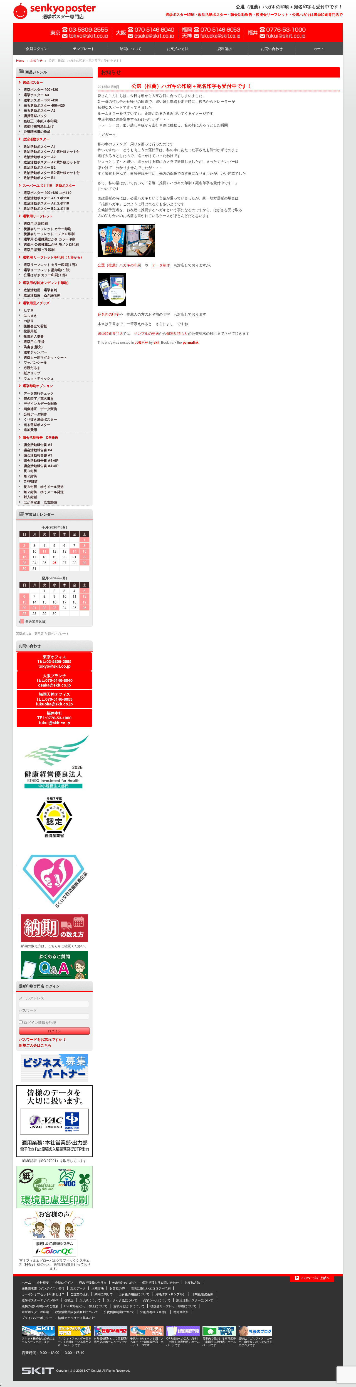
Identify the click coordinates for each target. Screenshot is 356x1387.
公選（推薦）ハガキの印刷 (119, 265)
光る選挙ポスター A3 (40, 110)
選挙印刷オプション (38, 385)
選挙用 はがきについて (129, 1306)
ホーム (26, 1282)
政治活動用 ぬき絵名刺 (42, 295)
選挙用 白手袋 (34, 342)
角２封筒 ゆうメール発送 (44, 492)
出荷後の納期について (134, 1294)
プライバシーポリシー (37, 1317)
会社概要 (43, 1282)
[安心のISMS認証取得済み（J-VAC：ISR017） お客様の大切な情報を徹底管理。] (54, 1155)
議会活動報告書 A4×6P (41, 460)
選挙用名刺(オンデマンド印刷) (45, 282)
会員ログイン (37, 48)
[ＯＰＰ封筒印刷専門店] (183, 1334)
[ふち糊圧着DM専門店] (110, 1334)
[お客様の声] (54, 1236)
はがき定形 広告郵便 (40, 502)
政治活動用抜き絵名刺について (76, 1311)
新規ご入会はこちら (35, 1045)
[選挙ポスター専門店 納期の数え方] (54, 940)
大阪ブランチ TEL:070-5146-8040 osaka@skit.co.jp (54, 680)
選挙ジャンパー (35, 352)
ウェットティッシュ (39, 378)
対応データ (78, 1288)
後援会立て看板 (35, 326)
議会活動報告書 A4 (38, 445)
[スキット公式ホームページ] (38, 1334)
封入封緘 (30, 497)
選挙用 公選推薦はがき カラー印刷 (49, 239)
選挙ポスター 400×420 (41, 90)
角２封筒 (30, 476)
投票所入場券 (34, 336)
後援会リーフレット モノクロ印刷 (49, 234)
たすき (29, 310)
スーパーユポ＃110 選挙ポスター (49, 185)
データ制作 (161, 265)
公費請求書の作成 (37, 131)
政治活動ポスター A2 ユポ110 (46, 203)
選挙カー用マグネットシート (45, 357)
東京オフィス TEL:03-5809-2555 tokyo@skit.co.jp (54, 661)
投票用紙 (30, 331)
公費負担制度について (119, 1311)
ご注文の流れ (79, 1294)
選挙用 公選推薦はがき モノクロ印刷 (51, 244)
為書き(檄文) (33, 347)
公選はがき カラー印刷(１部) (45, 275)
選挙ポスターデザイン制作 (40, 1300)
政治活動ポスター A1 (40, 146)
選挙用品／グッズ (36, 302)
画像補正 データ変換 (40, 409)
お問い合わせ (272, 48)
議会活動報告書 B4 (38, 450)
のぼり (29, 321)
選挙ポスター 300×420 (41, 100)
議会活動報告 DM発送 (40, 437)
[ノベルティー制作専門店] (147, 1334)
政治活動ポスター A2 (40, 157)
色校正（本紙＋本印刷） (42, 121)
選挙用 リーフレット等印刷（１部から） (53, 257)
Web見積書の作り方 (93, 1282)
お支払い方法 (178, 48)
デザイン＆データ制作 (42, 403)
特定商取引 (181, 1311)
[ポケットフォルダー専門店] (74, 1334)
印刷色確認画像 (202, 1294)
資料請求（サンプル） (170, 1294)
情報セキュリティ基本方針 (76, 1317)
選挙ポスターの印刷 (35, 1311)
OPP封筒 (31, 481)
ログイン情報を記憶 (39, 1022)
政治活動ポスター (36, 138)
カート (318, 48)
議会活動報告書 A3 (38, 455)
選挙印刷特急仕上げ (39, 126)
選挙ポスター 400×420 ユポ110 (47, 193)
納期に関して (104, 1294)
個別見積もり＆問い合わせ (160, 1282)
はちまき (30, 315)
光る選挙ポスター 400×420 (44, 105)
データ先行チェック (39, 393)
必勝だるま (32, 368)
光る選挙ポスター (37, 425)
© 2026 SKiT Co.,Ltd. (87, 1370)
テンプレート (84, 48)
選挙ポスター (33, 82)
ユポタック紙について (122, 1300)
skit (156, 342)
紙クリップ (32, 373)
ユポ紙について (90, 1300)
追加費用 (30, 430)
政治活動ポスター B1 (40, 178)
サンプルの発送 (146, 333)
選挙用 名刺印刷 (36, 223)
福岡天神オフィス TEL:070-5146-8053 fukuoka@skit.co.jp (54, 698)
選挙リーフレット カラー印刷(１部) (50, 265)
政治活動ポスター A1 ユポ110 (46, 198)
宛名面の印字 (108, 314)
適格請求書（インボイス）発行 (43, 1288)
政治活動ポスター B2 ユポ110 (46, 208)
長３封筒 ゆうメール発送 (44, 487)
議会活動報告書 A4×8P (41, 466)
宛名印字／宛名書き (39, 398)
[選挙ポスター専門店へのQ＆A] (54, 977)
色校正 (68, 1300)
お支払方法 (192, 1282)
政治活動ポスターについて (194, 1300)
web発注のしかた (124, 1282)
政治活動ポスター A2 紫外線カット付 (52, 162)
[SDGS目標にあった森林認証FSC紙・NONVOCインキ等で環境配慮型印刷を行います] (54, 1206)
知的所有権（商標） (154, 1311)
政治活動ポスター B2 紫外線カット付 (52, 173)
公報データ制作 (35, 414)
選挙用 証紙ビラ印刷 (39, 250)
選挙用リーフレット (38, 215)
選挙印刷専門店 (110, 333)
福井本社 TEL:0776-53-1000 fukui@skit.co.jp (54, 717)
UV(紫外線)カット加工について (85, 1306)
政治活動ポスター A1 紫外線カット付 (52, 151)
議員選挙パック (35, 116)
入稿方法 (98, 1288)
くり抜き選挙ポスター (40, 419)
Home (20, 60)
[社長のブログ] (255, 1334)
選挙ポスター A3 (36, 95)
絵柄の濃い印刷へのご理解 (40, 1306)
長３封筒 (30, 471)
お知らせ (36, 60)
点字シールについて (156, 1300)
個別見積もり (177, 333)
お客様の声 (117, 1288)
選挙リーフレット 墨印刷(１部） (48, 270)
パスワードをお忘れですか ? (42, 1039)
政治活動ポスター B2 (40, 167)
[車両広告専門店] (219, 1334)
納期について (131, 48)
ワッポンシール (35, 362)
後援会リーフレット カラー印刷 (47, 229)
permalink (191, 342)
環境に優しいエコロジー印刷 (150, 1288)
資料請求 (224, 48)
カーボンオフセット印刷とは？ (43, 1294)
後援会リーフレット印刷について (173, 1306)
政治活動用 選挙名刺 (40, 290)
